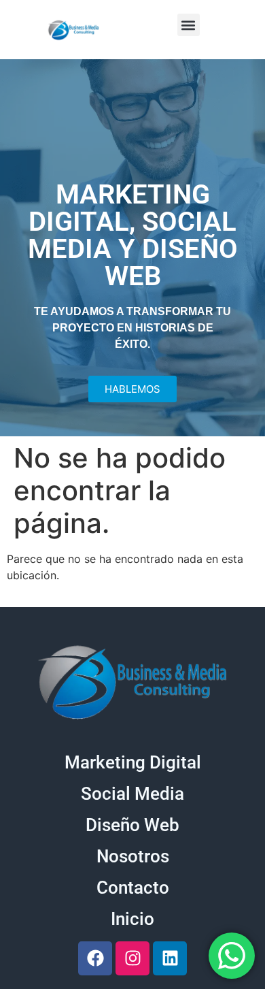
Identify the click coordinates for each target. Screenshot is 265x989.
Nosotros (132, 856)
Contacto (132, 887)
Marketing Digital (133, 762)
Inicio (132, 919)
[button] (188, 25)
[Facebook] (95, 958)
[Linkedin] (170, 958)
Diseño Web (132, 825)
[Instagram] (132, 958)
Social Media (132, 793)
